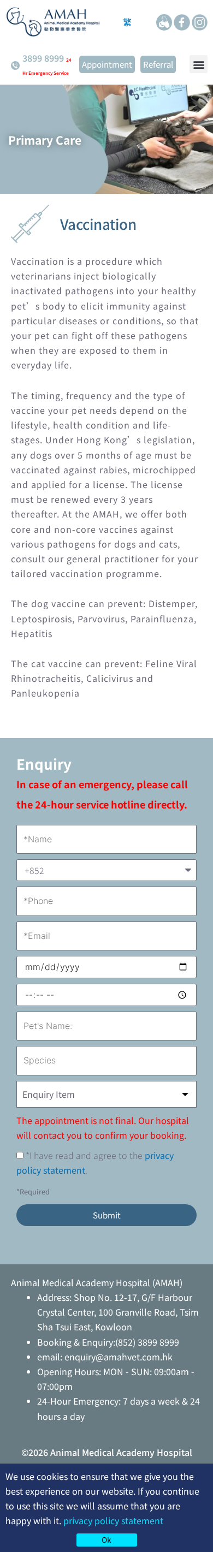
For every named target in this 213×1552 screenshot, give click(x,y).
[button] (199, 64)
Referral (158, 64)
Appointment (107, 64)
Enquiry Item (48, 1094)
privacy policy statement (113, 1520)
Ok (106, 1539)
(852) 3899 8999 (147, 1341)
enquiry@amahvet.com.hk (118, 1356)
